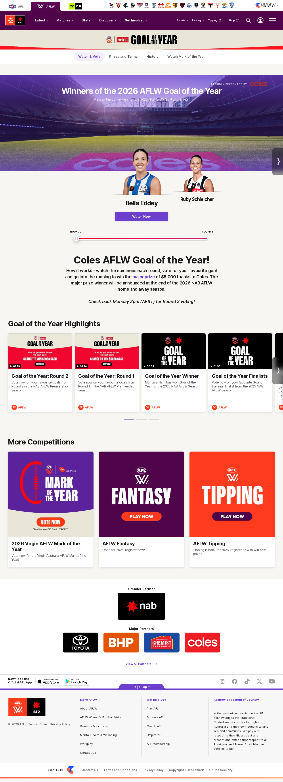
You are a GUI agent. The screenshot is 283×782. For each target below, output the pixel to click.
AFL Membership (158, 744)
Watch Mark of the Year (186, 56)
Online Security (221, 770)
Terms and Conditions (120, 770)
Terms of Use (37, 724)
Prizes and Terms (123, 56)
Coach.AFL (154, 726)
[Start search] (248, 20)
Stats (86, 20)
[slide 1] (129, 419)
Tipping (213, 20)
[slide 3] (154, 419)
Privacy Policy (60, 724)
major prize (143, 276)
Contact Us (88, 752)
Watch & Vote (89, 56)
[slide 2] (141, 419)
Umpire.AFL (155, 735)
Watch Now (141, 216)
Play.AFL (153, 708)
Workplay (86, 744)
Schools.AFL (155, 717)
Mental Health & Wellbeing (98, 735)
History (153, 56)
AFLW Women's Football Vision (101, 717)
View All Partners (138, 664)
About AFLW (88, 708)
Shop (232, 20)
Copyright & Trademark (186, 770)
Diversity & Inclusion (94, 726)
